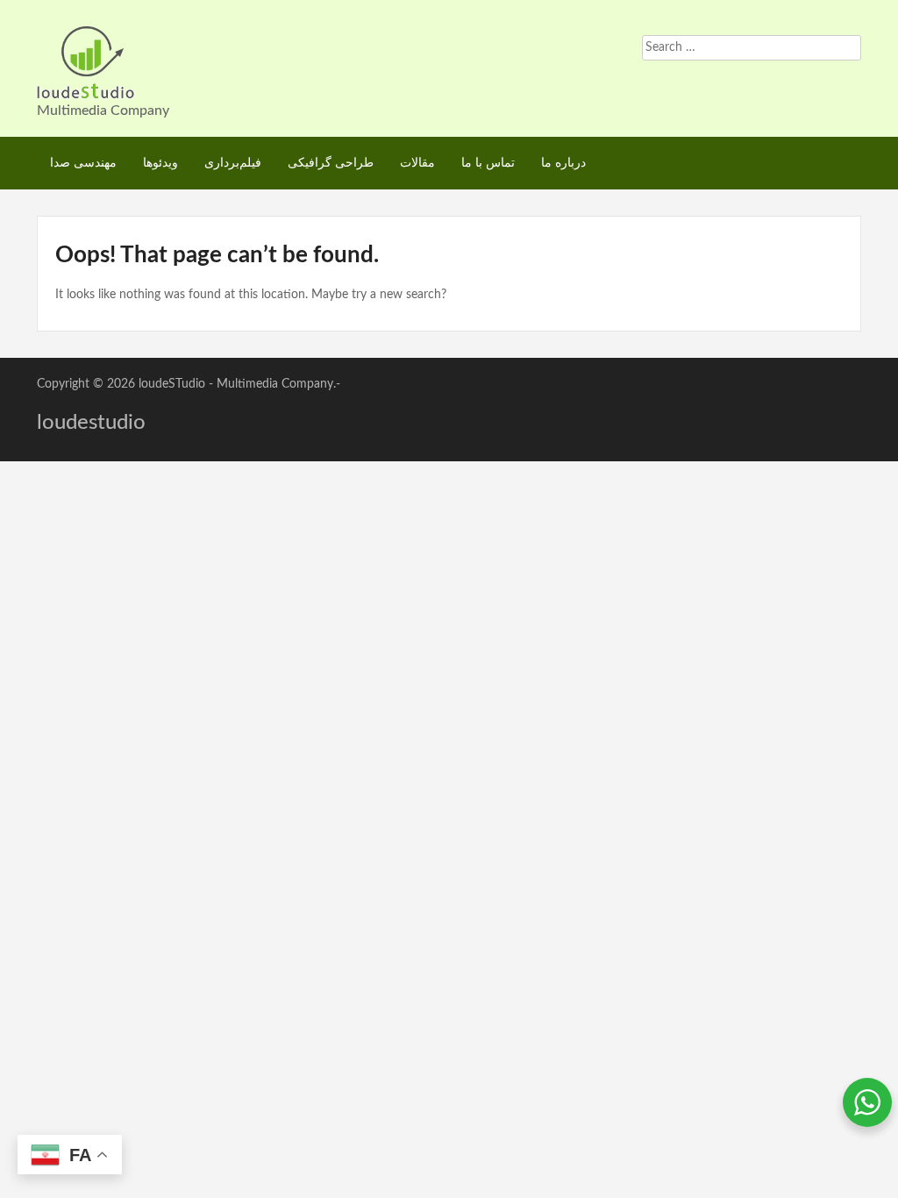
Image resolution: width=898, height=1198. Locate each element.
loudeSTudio (172, 384)
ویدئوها (160, 163)
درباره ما (563, 163)
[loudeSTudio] (86, 61)
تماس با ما (488, 163)
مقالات (417, 163)
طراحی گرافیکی (331, 163)
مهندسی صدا (83, 163)
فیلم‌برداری (232, 163)
